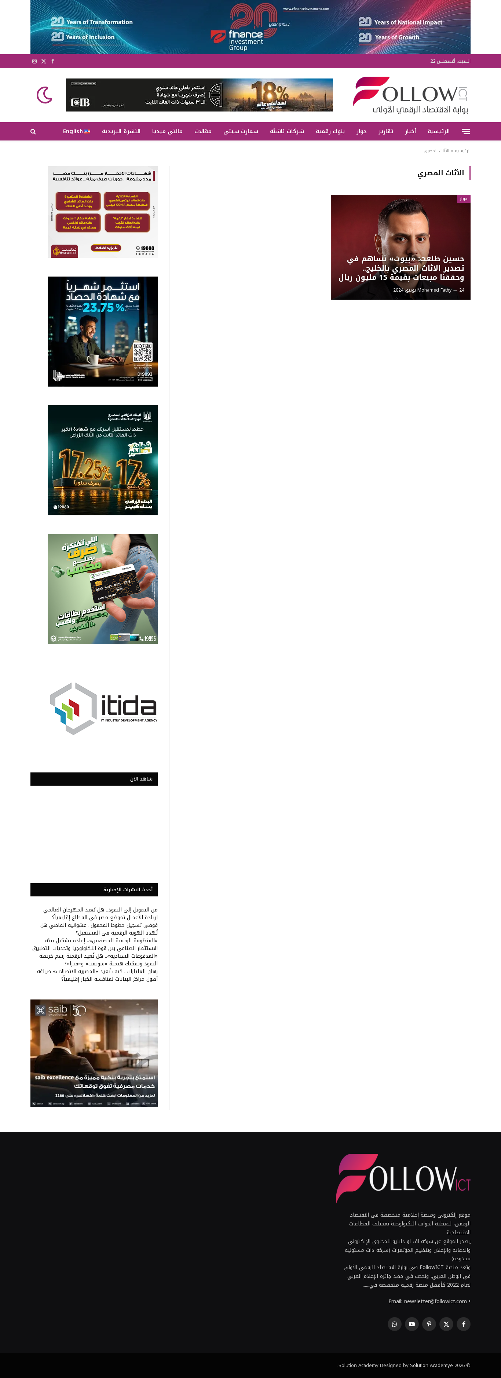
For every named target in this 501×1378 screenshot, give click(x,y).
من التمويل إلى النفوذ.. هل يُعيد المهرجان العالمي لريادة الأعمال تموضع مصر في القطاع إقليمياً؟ (100, 913)
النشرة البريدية (121, 131)
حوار (361, 131)
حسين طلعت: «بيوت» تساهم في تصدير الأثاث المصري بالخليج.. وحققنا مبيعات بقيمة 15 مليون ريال (401, 268)
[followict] (408, 95)
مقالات (203, 131)
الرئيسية (439, 131)
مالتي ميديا (167, 131)
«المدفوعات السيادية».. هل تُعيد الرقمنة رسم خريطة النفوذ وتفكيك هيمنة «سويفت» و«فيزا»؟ (98, 960)
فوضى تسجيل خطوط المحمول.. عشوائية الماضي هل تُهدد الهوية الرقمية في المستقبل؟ (99, 929)
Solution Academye (431, 1365)
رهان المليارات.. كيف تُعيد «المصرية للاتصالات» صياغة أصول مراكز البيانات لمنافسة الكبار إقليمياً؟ (97, 975)
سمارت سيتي (240, 131)
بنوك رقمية (330, 131)
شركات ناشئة (287, 131)
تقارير (386, 131)
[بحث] (33, 131)
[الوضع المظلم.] (45, 95)
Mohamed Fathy (434, 290)
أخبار (410, 131)
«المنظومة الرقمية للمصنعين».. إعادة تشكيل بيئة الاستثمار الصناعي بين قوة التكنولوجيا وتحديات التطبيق (95, 944)
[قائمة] (466, 131)
